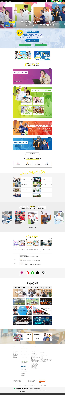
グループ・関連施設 (43, 385)
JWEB (40, 382)
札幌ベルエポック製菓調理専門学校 (32, 380)
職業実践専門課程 (15, 357)
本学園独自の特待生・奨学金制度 (35, 360)
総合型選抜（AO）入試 (33, 356)
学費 (31, 358)
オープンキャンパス (34, 363)
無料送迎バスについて (33, 367)
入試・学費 (33, 353)
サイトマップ (24, 385)
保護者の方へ (42, 357)
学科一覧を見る (32, 153)
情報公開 (14, 356)
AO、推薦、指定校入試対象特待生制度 (35, 357)
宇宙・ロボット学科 (23, 369)
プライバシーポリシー (29, 385)
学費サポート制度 (33, 359)
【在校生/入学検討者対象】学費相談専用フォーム (46, 360)
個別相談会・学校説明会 (34, 366)
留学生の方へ (42, 356)
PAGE (63, 393)
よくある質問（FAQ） (15, 354)
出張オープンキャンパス (34, 365)
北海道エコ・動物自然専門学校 (17, 380)
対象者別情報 (42, 352)
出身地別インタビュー (15, 355)
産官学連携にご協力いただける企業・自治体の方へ (46, 359)
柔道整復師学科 (23, 373)
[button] (3, 219)
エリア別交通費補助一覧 (34, 368)
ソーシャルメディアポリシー (36, 385)
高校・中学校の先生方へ (43, 361)
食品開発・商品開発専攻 (24, 362)
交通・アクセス (15, 353)
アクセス (20, 385)
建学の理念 (14, 352)
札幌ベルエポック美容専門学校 (17, 381)
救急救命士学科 (23, 366)
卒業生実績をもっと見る (32, 227)
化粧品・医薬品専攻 (24, 363)
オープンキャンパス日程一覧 (34, 364)
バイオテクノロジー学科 (24, 361)
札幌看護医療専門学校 (31, 381)
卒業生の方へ (42, 358)
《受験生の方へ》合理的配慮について (35, 361)
